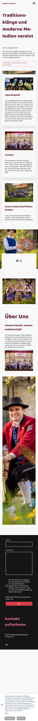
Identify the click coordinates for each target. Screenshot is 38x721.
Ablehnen (21, 718)
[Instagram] (17, 261)
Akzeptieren (10, 718)
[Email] (21, 261)
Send (19, 604)
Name (8, 540)
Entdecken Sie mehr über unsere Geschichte (15, 64)
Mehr (7, 713)
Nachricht (9, 550)
